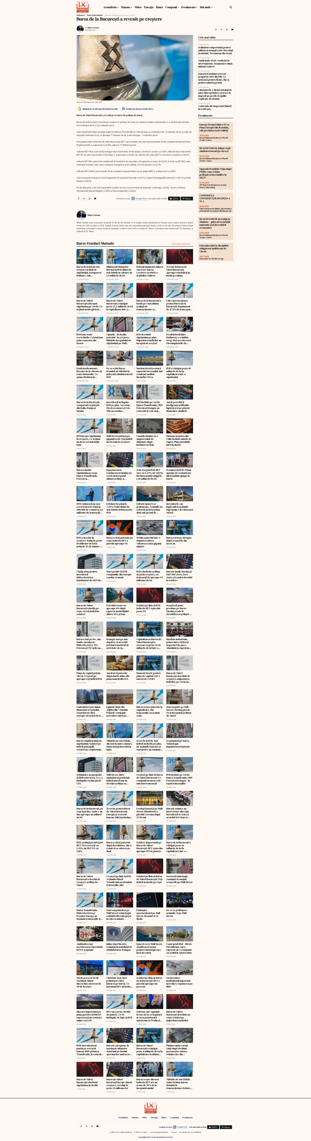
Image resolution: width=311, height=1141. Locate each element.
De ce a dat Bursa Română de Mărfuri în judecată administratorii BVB (119, 373)
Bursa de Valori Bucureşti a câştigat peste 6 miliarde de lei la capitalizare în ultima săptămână (149, 1050)
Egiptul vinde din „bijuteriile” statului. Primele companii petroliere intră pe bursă (117, 711)
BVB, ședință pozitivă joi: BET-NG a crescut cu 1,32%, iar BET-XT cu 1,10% (90, 847)
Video (138, 7)
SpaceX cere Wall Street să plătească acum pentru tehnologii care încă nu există (149, 948)
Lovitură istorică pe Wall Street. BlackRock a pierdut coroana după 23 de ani (149, 813)
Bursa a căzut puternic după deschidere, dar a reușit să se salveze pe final (118, 847)
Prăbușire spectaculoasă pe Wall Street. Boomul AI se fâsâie (148, 914)
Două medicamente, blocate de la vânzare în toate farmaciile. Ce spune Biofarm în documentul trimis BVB (89, 373)
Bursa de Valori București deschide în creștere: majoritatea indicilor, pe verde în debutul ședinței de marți (178, 677)
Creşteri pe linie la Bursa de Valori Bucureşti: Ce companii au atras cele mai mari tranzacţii (149, 779)
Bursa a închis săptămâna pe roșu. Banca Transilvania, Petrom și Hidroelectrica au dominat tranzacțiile (87, 474)
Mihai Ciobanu (93, 27)
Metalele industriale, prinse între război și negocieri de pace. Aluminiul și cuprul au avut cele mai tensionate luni (179, 643)
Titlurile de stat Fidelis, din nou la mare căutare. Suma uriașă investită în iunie (119, 745)
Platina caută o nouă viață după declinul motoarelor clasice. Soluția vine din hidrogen (177, 1050)
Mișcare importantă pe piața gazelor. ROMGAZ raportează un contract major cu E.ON (89, 1016)
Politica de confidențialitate (121, 1132)
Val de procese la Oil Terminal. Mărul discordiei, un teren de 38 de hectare (89, 982)
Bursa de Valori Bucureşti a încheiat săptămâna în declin (87, 1082)
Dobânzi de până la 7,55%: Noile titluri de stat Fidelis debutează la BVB (119, 508)
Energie (149, 7)
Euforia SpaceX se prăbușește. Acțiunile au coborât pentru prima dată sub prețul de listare (149, 508)
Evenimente (188, 7)
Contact (174, 1132)
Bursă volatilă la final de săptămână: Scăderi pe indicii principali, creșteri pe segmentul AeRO (89, 745)
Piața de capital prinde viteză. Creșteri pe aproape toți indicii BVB (89, 676)
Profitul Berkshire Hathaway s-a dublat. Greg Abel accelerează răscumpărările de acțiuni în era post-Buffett (178, 339)
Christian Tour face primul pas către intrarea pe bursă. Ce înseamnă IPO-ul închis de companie (118, 982)
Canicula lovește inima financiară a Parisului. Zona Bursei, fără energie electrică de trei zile (90, 711)
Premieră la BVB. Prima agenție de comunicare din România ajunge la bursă (178, 474)
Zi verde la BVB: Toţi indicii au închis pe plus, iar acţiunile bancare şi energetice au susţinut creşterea (149, 745)
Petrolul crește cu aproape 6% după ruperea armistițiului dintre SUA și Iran (117, 610)
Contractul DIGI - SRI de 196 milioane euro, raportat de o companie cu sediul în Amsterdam (179, 948)
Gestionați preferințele (159, 1132)
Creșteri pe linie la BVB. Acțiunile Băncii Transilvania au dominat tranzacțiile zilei (119, 880)
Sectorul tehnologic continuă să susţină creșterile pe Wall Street (179, 879)
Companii (171, 7)
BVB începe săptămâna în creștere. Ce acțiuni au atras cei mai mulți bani (89, 440)
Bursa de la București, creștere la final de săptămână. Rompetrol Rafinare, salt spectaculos (89, 271)
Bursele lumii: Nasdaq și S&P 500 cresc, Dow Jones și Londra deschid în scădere (179, 576)
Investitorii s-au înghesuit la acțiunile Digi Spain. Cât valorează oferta (179, 508)
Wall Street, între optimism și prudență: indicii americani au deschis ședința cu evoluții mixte (118, 779)
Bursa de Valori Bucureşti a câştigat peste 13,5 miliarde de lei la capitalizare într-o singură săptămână (119, 305)
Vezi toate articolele (181, 244)
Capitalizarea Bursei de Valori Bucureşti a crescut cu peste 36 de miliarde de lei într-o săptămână (148, 643)
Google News (141, 198)
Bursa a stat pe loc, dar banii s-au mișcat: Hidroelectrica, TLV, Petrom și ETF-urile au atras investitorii (89, 643)
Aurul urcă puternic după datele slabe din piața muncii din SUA (117, 676)
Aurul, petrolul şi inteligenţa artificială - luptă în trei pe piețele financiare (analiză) (178, 406)
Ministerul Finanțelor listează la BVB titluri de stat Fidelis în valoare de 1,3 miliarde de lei (119, 271)
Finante (125, 7)
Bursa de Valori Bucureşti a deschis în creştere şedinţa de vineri (88, 880)
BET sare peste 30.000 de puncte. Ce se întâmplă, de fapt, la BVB (119, 1014)
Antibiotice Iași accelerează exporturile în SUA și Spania (90, 947)
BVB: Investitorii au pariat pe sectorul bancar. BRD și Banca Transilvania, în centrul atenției (89, 1050)
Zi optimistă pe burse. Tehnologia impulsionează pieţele (178, 743)
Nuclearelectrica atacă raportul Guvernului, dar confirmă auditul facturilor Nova (149, 373)
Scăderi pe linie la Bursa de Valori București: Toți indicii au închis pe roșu (149, 879)
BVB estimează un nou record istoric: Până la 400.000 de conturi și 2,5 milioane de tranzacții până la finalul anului (90, 508)
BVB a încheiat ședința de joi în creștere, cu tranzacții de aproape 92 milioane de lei (149, 576)
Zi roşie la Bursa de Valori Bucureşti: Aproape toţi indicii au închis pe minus (178, 271)
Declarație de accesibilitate (190, 1132)
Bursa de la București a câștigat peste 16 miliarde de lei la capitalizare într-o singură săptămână (178, 847)
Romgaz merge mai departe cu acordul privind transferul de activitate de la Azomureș (117, 643)
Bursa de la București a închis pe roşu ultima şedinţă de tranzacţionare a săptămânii (148, 305)
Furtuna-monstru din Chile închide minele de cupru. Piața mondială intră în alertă (178, 440)
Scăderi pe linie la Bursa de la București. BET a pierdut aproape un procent (149, 982)
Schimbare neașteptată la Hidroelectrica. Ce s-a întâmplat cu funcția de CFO (90, 779)
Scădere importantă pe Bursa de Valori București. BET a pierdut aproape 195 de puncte (149, 847)
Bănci (159, 7)
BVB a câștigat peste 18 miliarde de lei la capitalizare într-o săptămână (178, 373)
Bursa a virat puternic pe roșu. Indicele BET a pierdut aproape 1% (119, 540)
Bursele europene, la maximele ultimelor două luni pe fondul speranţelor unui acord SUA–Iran (118, 1050)
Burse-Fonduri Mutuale (95, 15)
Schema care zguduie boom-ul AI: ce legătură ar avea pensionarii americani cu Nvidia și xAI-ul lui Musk (149, 1016)
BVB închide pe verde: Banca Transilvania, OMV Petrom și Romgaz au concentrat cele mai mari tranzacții (149, 406)
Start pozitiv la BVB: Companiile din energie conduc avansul (119, 574)
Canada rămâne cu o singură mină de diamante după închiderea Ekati (147, 440)
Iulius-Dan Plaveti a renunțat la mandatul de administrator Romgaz (119, 947)
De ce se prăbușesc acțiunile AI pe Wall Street (176, 913)
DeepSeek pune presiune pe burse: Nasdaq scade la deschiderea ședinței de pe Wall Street (179, 610)
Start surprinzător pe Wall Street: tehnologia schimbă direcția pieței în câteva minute (118, 914)
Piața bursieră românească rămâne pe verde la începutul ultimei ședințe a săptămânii (119, 474)
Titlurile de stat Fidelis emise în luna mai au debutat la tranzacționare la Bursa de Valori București (178, 1084)
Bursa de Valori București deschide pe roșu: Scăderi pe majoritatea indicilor (178, 1016)
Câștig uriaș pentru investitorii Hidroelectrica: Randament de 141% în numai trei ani (88, 576)
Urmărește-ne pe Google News (139, 108)
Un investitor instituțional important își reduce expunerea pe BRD (179, 982)
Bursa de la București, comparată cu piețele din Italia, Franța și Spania (88, 406)
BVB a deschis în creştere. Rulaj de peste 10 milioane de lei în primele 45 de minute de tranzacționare (90, 542)
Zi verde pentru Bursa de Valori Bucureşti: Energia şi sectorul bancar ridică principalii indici (119, 813)
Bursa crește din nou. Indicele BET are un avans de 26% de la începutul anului (147, 1084)
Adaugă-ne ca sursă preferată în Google (100, 108)
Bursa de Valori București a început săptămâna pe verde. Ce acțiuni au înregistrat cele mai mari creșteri (89, 305)
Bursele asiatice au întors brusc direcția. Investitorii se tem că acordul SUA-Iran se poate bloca (177, 813)
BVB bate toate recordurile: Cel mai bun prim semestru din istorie (90, 339)
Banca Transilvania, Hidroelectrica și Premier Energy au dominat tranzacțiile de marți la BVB (89, 914)
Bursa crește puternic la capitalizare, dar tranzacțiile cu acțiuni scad (149, 711)
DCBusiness (81, 15)
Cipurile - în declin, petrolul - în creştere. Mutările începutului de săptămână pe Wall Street (118, 339)
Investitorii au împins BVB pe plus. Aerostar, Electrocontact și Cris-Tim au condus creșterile (118, 406)
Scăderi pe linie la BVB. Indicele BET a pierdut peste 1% (148, 608)
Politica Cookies (140, 1132)
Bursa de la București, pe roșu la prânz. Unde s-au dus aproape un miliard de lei (90, 813)
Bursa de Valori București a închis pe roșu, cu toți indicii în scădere (88, 610)
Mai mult (205, 7)
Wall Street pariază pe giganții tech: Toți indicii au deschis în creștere (119, 439)
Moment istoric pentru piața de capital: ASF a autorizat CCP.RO (148, 676)
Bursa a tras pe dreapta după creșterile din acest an (178, 540)
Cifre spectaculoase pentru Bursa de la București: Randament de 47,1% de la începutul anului (179, 305)
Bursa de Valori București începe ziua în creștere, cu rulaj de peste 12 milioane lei (119, 1084)
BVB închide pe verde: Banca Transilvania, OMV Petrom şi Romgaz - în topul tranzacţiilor (179, 779)
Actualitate (110, 7)
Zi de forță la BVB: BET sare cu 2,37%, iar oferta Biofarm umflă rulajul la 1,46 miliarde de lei (149, 474)
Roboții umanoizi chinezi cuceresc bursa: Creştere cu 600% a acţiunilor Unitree (149, 271)
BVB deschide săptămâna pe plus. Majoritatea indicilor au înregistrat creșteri (148, 339)
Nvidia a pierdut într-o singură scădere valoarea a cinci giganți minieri (148, 542)
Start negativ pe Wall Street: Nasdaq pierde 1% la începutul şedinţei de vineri (178, 711)
